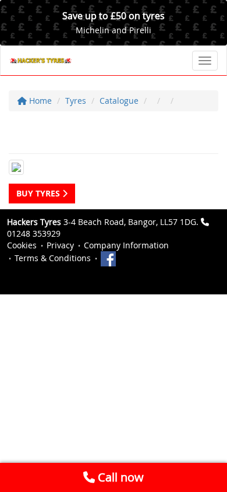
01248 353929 (34, 233)
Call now (119, 477)
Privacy (60, 245)
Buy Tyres (39, 193)
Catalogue (119, 100)
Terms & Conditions (53, 257)
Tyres (75, 100)
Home (39, 100)
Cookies (22, 245)
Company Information (126, 245)
